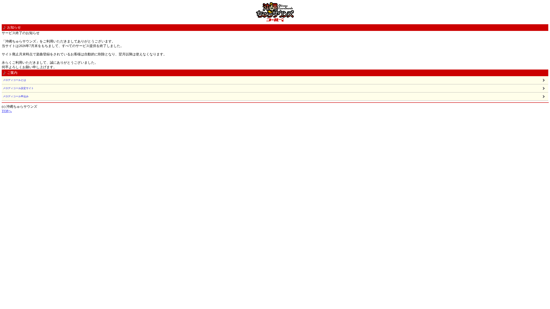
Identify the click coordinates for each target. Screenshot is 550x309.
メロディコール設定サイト (18, 88)
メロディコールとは (14, 80)
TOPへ (7, 111)
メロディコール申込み (16, 96)
